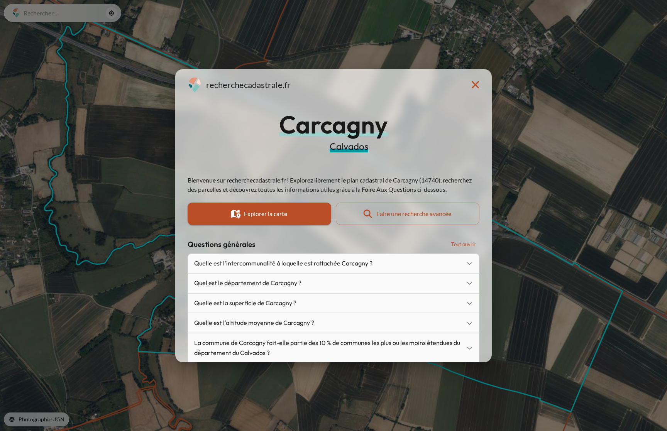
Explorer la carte (265, 213)
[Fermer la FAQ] (475, 85)
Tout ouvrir (463, 244)
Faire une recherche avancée (413, 213)
